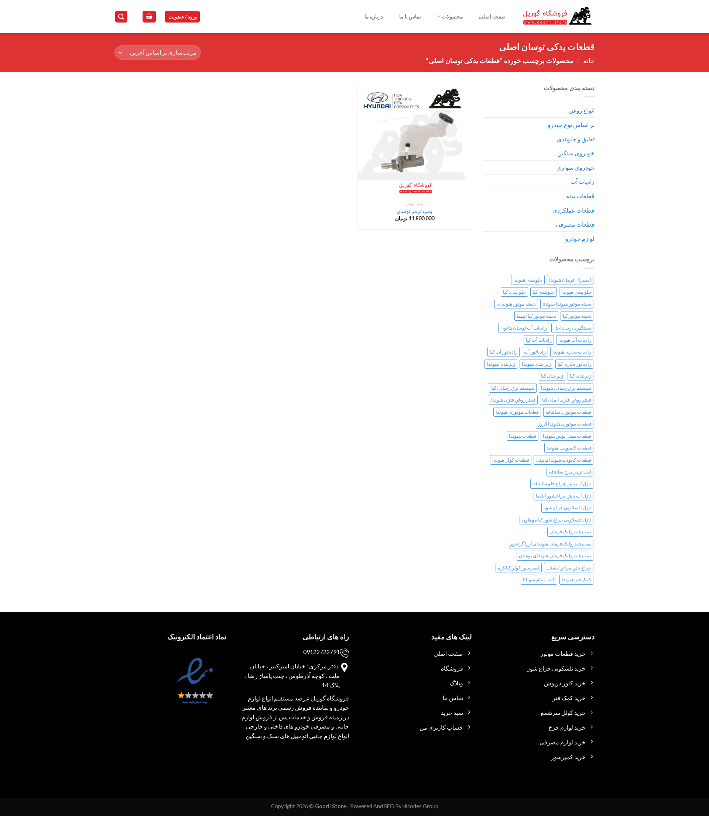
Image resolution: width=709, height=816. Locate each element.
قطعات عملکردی (573, 210)
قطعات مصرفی (575, 224)
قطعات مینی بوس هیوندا (567, 436)
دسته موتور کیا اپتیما (536, 316)
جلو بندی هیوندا (576, 292)
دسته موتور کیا (577, 316)
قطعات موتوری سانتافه (568, 412)
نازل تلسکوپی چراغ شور (567, 507)
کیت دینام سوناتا (539, 579)
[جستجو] (121, 17)
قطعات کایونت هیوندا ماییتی (563, 460)
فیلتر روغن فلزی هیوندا (513, 400)
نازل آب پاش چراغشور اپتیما (563, 496)
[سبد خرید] (149, 17)
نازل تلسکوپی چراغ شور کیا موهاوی (556, 520)
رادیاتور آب (535, 352)
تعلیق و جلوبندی (576, 138)
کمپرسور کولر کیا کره (519, 568)
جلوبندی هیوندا (527, 280)
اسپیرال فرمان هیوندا (570, 280)
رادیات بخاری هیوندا (571, 352)
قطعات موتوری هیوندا (517, 412)
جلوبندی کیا (543, 292)
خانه (589, 60)
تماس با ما (410, 16)
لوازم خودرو (580, 238)
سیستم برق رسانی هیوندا (566, 388)
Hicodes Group (420, 806)
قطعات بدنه (580, 195)
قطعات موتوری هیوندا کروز (564, 424)
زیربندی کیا (580, 376)
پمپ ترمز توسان (414, 211)
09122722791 (321, 651)
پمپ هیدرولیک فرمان (570, 531)
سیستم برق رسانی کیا (512, 388)
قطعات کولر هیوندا (510, 460)
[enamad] (194, 687)
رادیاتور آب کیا (503, 352)
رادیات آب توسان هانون (523, 328)
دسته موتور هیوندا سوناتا (566, 304)
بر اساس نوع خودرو (571, 124)
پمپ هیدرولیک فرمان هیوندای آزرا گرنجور (550, 544)
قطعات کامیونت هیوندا (569, 448)
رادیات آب (583, 181)
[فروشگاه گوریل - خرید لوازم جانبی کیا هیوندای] (558, 17)
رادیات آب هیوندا (574, 340)
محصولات (452, 16)
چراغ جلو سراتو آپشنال (568, 568)
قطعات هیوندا (522, 436)
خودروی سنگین (576, 152)
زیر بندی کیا (552, 376)
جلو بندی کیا (514, 292)
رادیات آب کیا (539, 340)
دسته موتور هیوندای (516, 304)
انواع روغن (582, 110)
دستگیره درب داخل (572, 328)
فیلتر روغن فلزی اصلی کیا (566, 400)
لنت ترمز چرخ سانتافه (570, 472)
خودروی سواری (575, 167)
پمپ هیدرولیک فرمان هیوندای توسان (555, 555)
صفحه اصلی (492, 16)
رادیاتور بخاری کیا (574, 364)
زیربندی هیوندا (501, 364)
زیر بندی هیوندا (536, 364)
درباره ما (373, 16)
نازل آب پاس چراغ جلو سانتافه (561, 483)
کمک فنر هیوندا (576, 579)
